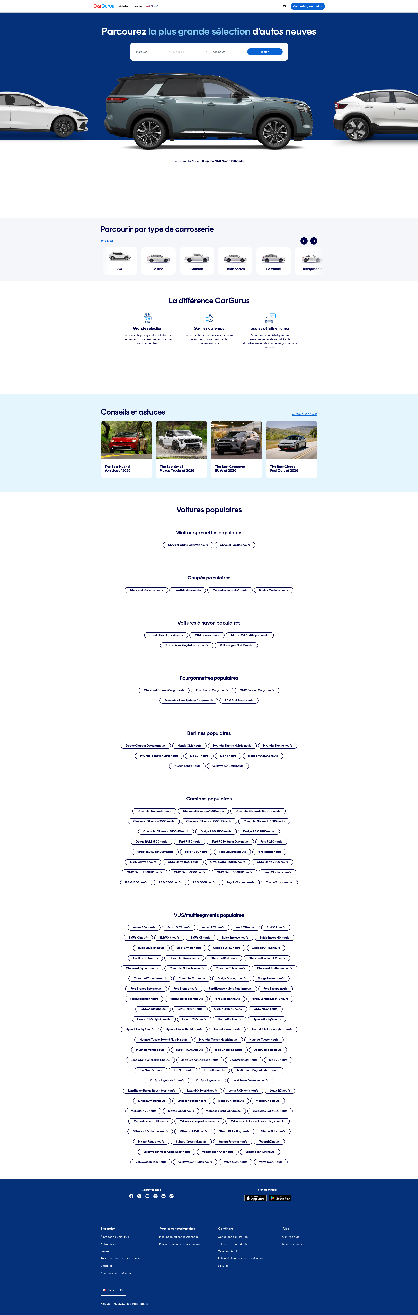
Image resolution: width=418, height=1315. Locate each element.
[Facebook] (131, 1197)
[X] (139, 1197)
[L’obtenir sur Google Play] (280, 1198)
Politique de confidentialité (235, 1243)
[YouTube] (147, 1197)
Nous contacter (292, 1243)
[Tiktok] (171, 1197)
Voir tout (107, 241)
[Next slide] (313, 241)
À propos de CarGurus (115, 1236)
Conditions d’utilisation (233, 1236)
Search (265, 51)
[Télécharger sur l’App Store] (255, 1198)
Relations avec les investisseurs (121, 1258)
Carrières (106, 1265)
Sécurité (223, 1265)
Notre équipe (109, 1243)
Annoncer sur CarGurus (116, 1272)
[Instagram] (155, 1197)
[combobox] (113, 1290)
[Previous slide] (304, 241)
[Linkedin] (163, 1197)
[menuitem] (124, 6)
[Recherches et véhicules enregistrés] (284, 6)
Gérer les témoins (229, 1251)
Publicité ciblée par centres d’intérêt (241, 1258)
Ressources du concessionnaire (179, 1243)
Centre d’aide (290, 1236)
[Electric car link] (209, 110)
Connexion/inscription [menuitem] (307, 6)
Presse (105, 1251)
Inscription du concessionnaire (179, 1236)
